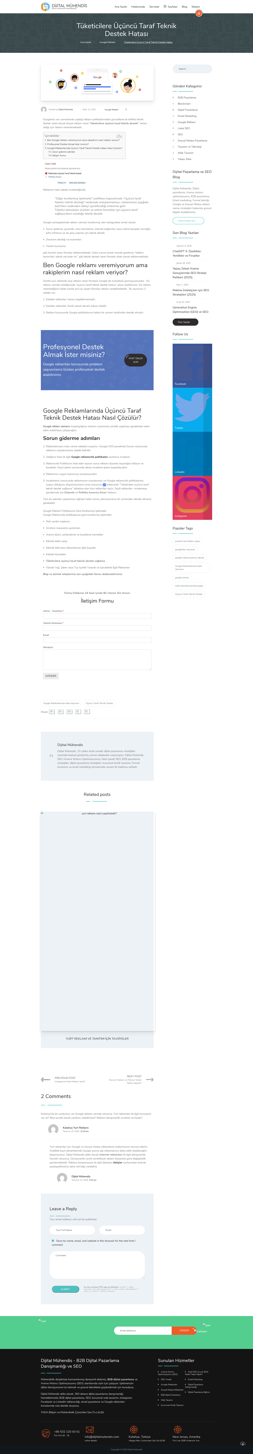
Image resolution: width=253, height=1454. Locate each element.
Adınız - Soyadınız (53, 611)
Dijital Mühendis (66, 109)
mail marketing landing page (189, 585)
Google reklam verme (55, 426)
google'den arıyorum (185, 549)
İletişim (196, 6)
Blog (184, 6)
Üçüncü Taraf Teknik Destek (99, 703)
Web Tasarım (186, 153)
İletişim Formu (59, 155)
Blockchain (184, 103)
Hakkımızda (138, 6)
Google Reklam (111, 109)
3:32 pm (92, 1180)
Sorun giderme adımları (63, 151)
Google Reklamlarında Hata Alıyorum (61, 703)
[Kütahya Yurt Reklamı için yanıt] (42, 1129)
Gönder (184, 1330)
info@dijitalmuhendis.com (102, 1437)
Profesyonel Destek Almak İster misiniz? (68, 144)
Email (46, 635)
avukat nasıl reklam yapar (187, 541)
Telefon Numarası (53, 623)
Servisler (154, 6)
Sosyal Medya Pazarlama (193, 140)
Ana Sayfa (120, 6)
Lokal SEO (184, 128)
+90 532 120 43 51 (67, 1432)
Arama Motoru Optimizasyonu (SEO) (168, 1373)
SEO (181, 134)
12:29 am (84, 1131)
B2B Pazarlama (187, 97)
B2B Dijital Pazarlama (170, 1395)
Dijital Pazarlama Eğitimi (199, 1392)
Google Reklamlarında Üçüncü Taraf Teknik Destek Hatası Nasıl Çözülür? (84, 148)
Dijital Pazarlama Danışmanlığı (194, 1385)
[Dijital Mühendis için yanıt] (51, 1178)
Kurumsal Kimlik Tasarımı (172, 1405)
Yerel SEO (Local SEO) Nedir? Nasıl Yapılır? (196, 1373)
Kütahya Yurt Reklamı (76, 1127)
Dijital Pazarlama (188, 110)
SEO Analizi (166, 1379)
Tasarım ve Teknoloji (190, 147)
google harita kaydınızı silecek (189, 557)
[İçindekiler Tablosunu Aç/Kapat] (119, 136)
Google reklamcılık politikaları (89, 457)
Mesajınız (48, 647)
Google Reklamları (169, 1384)
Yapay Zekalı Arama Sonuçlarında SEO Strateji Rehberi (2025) (189, 273)
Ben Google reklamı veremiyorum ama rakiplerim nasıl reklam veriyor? (83, 140)
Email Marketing (187, 116)
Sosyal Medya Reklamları (172, 1389)
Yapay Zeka (185, 159)
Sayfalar (172, 6)
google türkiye (182, 577)
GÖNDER (50, 676)
